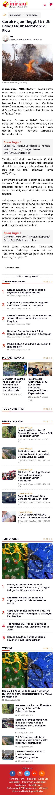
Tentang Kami (16, 778)
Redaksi (31, 778)
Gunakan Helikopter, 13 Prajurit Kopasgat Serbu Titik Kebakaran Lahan (27, 238)
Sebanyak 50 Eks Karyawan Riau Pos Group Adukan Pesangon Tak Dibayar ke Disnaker (29, 613)
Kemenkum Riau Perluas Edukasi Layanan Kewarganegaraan (26, 638)
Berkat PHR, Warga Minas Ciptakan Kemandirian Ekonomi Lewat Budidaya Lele (14, 385)
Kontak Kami (35, 784)
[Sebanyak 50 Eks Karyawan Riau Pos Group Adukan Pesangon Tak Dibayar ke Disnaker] (8, 723)
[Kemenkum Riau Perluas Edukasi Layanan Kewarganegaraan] (8, 755)
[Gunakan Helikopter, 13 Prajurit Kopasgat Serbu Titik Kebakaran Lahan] (8, 709)
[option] (15, 379)
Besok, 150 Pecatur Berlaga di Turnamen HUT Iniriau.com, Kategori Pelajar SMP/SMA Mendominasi (27, 149)
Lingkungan (15, 14)
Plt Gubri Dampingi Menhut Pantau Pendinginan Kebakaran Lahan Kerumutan (34, 476)
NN (11, 36)
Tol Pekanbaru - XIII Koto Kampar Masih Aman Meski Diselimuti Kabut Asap (34, 454)
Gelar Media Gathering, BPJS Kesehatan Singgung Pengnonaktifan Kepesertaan (37, 386)
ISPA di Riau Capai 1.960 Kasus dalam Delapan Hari (34, 516)
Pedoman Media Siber (34, 781)
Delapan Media (34, 791)
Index (47, 282)
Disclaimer (20, 784)
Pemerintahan (13, 267)
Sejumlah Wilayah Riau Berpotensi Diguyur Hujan (33, 497)
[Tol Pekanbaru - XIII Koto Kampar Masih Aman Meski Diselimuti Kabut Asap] (8, 740)
